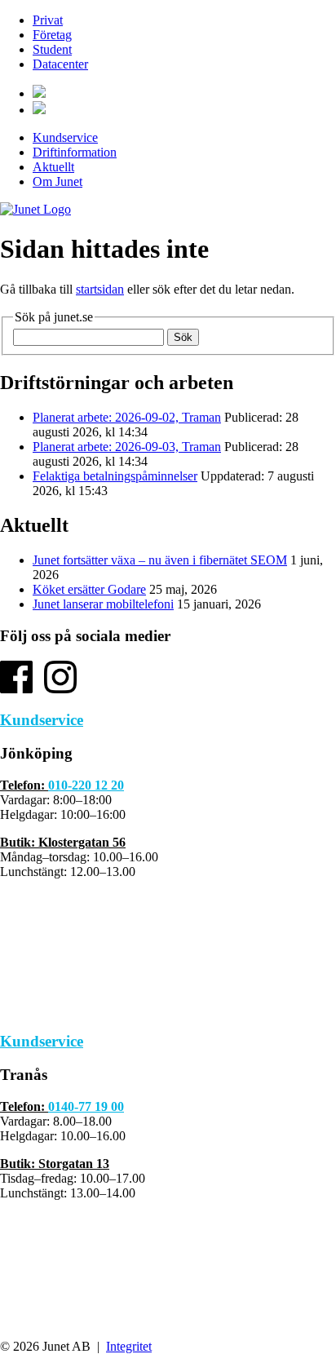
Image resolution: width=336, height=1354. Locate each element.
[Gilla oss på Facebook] (16, 689)
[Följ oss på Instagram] (60, 689)
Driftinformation (75, 152)
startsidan (100, 289)
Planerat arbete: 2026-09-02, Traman (127, 417)
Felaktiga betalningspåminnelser (115, 476)
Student (52, 49)
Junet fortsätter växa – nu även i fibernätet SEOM (160, 560)
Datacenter (60, 64)
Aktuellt (53, 167)
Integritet (129, 1346)
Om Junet (57, 181)
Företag (52, 35)
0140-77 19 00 (86, 1106)
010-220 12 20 (86, 785)
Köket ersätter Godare (89, 589)
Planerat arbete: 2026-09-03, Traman (127, 447)
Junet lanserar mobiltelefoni (103, 604)
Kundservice (65, 137)
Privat (48, 20)
